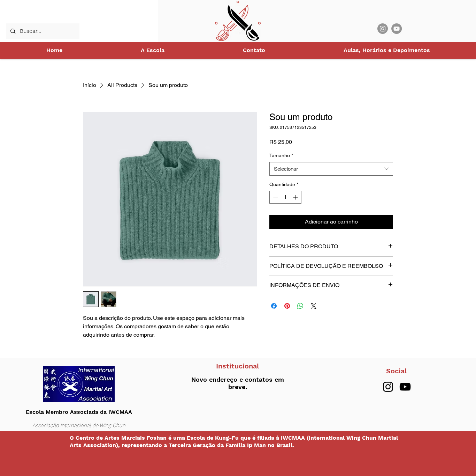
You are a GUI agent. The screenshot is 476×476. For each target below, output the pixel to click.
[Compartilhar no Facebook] (274, 306)
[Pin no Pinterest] (287, 306)
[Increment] (296, 197)
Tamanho (281, 155)
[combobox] (331, 169)
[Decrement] (274, 197)
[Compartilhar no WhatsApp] (300, 306)
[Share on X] (313, 306)
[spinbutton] (285, 197)
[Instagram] (382, 28)
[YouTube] (396, 28)
